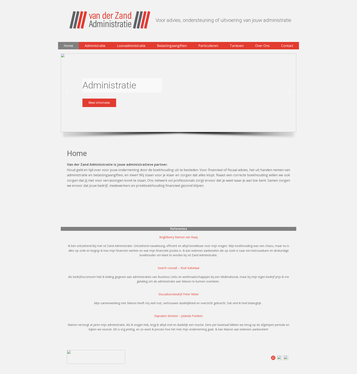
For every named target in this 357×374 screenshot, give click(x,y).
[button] (67, 92)
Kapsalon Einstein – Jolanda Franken (178, 316)
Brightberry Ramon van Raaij (178, 237)
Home (77, 153)
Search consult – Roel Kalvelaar (179, 268)
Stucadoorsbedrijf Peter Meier (178, 294)
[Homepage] (110, 20)
